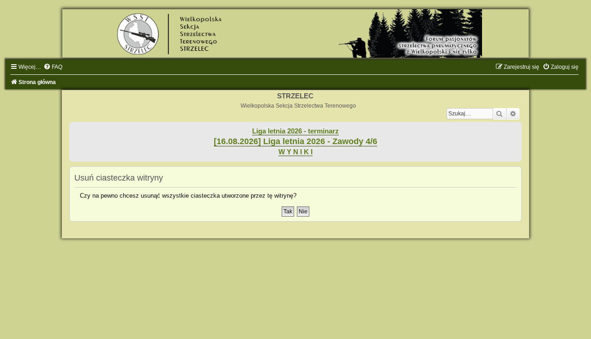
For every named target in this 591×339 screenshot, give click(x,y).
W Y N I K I (295, 152)
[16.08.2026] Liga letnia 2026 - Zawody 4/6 (295, 141)
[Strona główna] (295, 33)
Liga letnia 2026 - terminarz (295, 131)
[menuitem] (52, 67)
